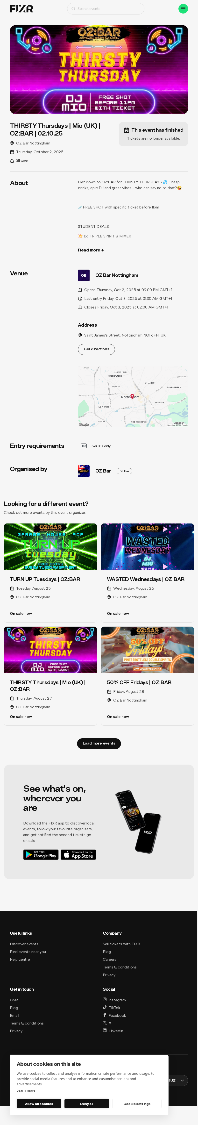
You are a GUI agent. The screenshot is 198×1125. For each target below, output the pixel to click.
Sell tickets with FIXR (121, 944)
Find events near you (28, 951)
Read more (89, 250)
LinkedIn (116, 1031)
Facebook (117, 1015)
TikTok (114, 1007)
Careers (109, 959)
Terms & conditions (120, 967)
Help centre (20, 959)
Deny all (86, 1104)
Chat (14, 1000)
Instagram (117, 1000)
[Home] (21, 9)
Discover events (24, 944)
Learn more (26, 1090)
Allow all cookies (39, 1104)
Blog (107, 951)
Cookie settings (136, 1104)
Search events (89, 8)
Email (14, 1015)
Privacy (109, 975)
